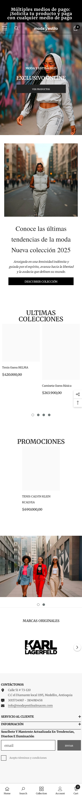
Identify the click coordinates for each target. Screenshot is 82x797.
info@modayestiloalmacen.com (30, 705)
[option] (21, 352)
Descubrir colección (41, 281)
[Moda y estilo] (41, 566)
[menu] (4, 28)
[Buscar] (16, 28)
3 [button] (43, 415)
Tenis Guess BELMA (15, 367)
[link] (41, 647)
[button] (77, 647)
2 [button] (38, 415)
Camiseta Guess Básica (56, 386)
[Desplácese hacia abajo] (41, 126)
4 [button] (49, 415)
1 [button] (33, 415)
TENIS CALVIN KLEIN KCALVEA (36, 499)
